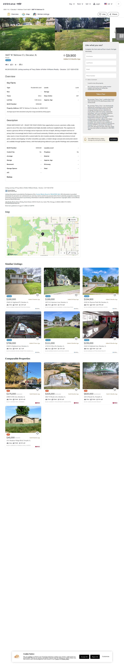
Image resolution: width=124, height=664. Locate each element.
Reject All (95, 657)
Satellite (73, 220)
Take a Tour (100, 94)
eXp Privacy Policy (105, 100)
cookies (30, 657)
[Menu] (118, 4)
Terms (57, 659)
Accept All (84, 657)
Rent (79, 4)
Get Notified (113, 139)
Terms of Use (91, 102)
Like (104, 14)
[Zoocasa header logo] (12, 4)
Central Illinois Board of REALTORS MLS (48, 194)
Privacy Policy (65, 659)
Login (98, 4)
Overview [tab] (15, 14)
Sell (87, 4)
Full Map (73, 253)
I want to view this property (95, 83)
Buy (70, 4)
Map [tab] (28, 14)
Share (114, 14)
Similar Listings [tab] (43, 14)
